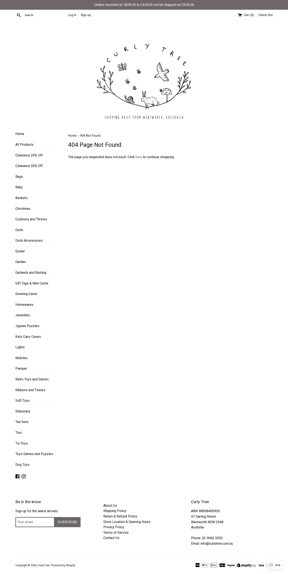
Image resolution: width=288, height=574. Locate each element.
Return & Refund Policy (120, 516)
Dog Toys (22, 465)
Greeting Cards (26, 294)
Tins (18, 433)
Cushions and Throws (31, 219)
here (139, 157)
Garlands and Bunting (30, 273)
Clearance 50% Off (29, 166)
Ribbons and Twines (30, 390)
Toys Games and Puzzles (34, 454)
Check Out (265, 15)
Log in (72, 15)
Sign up (86, 15)
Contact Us (111, 538)
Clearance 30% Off (29, 155)
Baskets (21, 198)
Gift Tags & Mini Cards (31, 283)
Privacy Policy (113, 527)
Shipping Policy (114, 511)
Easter (20, 251)
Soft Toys (22, 401)
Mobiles (21, 358)
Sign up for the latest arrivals (36, 511)
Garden (20, 262)
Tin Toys (21, 443)
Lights (20, 347)
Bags (19, 177)
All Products (24, 145)
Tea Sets (21, 422)
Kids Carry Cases (28, 337)
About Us (110, 506)
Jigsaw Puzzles (27, 326)
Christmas (22, 209)
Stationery (22, 411)
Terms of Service (116, 533)
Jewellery (22, 315)
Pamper (21, 368)
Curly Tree (44, 565)
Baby (19, 187)
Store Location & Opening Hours (127, 522)
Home (19, 134)
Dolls (19, 230)
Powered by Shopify (63, 565)
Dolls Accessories (29, 240)
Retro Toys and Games (32, 379)
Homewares (24, 305)
